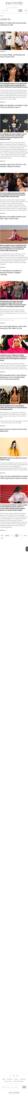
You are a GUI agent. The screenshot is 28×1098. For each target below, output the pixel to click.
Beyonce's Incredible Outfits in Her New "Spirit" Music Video (13, 217)
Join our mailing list (13, 7)
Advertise (9, 1079)
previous (7, 535)
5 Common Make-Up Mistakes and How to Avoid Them (12, 56)
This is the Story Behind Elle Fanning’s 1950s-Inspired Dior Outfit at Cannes (14, 477)
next (25, 535)
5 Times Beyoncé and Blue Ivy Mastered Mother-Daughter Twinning (11, 272)
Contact (16, 1079)
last (2, 538)
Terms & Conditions (18, 1081)
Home (1, 15)
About (3, 1079)
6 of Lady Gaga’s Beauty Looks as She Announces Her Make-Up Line (13, 327)
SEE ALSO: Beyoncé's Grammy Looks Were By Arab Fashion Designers (14, 319)
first (2, 535)
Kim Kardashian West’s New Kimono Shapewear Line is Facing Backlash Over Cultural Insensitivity (13, 377)
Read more (2, 51)
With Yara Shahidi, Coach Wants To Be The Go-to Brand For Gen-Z (14, 106)
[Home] (14, 3)
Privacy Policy (8, 1081)
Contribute (23, 1079)
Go (20, 10)
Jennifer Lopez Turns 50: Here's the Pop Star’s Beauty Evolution (13, 165)
